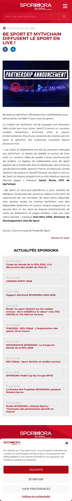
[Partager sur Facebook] (5, 49)
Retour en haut (60, 237)
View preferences (36, 488)
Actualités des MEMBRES (49, 24)
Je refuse (36, 479)
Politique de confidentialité (36, 496)
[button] (67, 443)
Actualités (11, 24)
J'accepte (36, 469)
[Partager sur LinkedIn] (13, 49)
